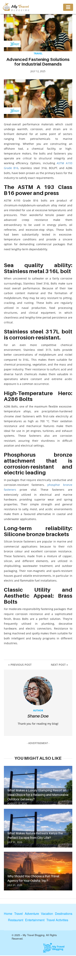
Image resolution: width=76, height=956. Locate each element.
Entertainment (34, 920)
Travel (38, 53)
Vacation (47, 914)
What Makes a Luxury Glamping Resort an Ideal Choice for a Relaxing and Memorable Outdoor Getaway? (37, 794)
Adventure (32, 914)
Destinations (63, 914)
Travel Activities (57, 920)
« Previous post (20, 664)
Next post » (59, 664)
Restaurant (15, 920)
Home (8, 914)
